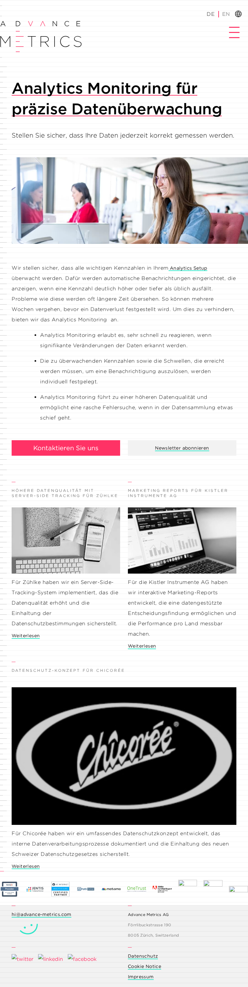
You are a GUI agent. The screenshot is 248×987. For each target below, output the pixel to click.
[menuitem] (225, 14)
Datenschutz (143, 956)
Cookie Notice (144, 966)
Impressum (141, 976)
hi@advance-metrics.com (41, 914)
